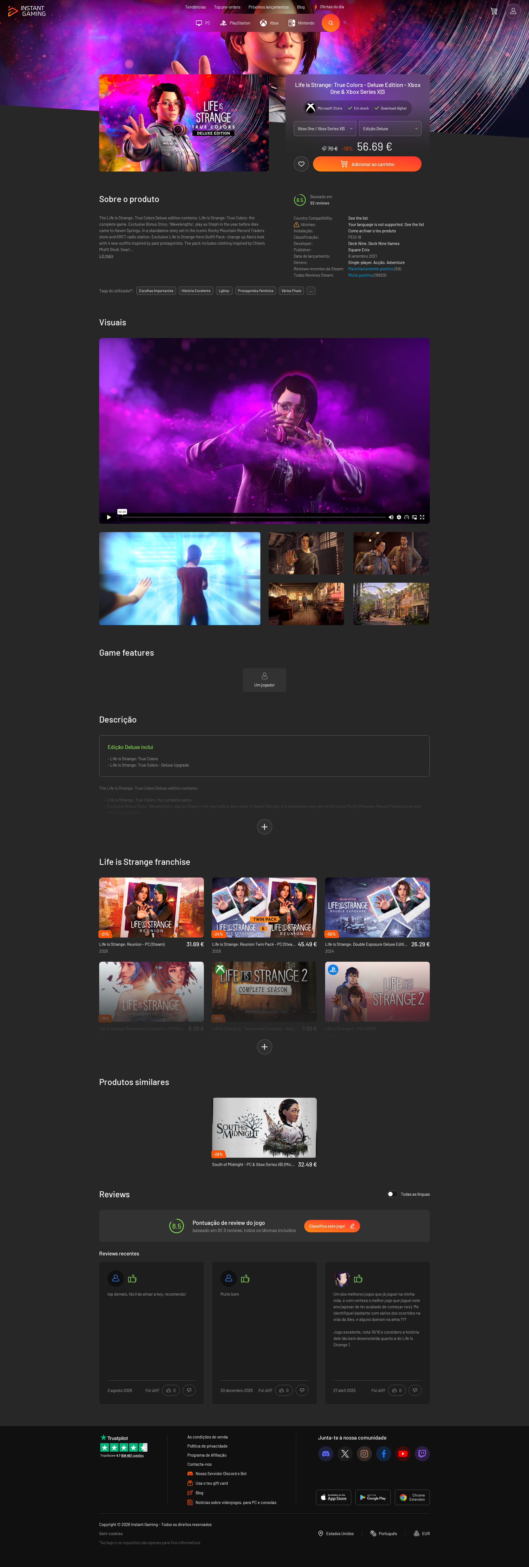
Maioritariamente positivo (371, 268)
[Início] (26, 11)
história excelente (196, 290)
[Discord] (325, 1453)
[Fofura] (341, 1278)
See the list (358, 218)
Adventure (396, 262)
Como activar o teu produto (372, 230)
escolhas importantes (156, 290)
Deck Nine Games (384, 243)
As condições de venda (207, 1436)
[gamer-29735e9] (115, 1278)
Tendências (195, 6)
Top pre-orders (227, 6)
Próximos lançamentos (269, 6)
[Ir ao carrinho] (493, 11)
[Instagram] (364, 1453)
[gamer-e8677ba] (228, 1278)
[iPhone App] (333, 1497)
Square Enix (358, 249)
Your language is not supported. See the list (386, 224)
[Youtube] (403, 1453)
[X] (345, 1453)
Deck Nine (357, 243)
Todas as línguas (415, 1194)
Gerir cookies (111, 1533)
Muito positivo (361, 274)
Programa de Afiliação (206, 1454)
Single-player (359, 262)
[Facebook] (383, 1453)
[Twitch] (422, 1453)
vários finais (291, 290)
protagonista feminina (255, 290)
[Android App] (373, 1497)
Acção (379, 262)
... (311, 290)
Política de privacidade (207, 1445)
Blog (301, 6)
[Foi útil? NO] (189, 1390)
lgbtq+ (224, 290)
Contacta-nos (199, 1464)
